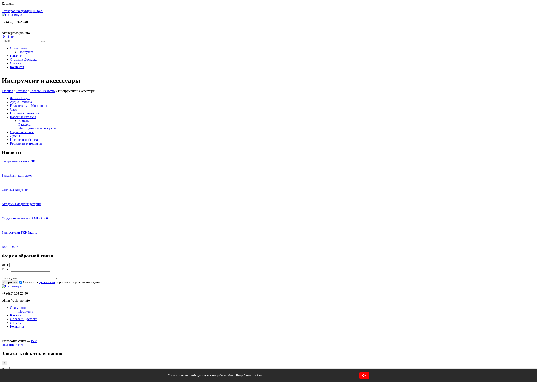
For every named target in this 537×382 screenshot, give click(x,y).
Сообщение (10, 278)
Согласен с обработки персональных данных (63, 282)
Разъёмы (24, 124)
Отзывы (16, 63)
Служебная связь (22, 132)
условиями (47, 282)
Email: (6, 269)
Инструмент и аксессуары (37, 128)
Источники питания (24, 113)
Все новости (11, 247)
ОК (364, 375)
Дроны (15, 136)
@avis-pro (9, 36)
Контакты (17, 67)
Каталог (16, 55)
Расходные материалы (26, 143)
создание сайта (12, 345)
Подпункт (25, 52)
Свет (13, 109)
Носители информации (26, 139)
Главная (7, 91)
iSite (34, 341)
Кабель (23, 121)
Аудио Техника (21, 102)
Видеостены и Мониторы (28, 105)
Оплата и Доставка (23, 59)
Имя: (5, 265)
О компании (19, 48)
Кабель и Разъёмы (42, 91)
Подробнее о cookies (249, 375)
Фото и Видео (20, 98)
